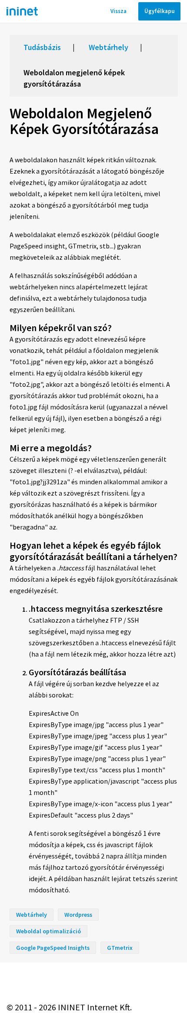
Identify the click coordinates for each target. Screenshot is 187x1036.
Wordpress (78, 915)
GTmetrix (120, 948)
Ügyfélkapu (159, 11)
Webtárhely (108, 47)
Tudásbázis (42, 47)
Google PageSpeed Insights (53, 948)
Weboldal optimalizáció (48, 931)
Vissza (118, 11)
